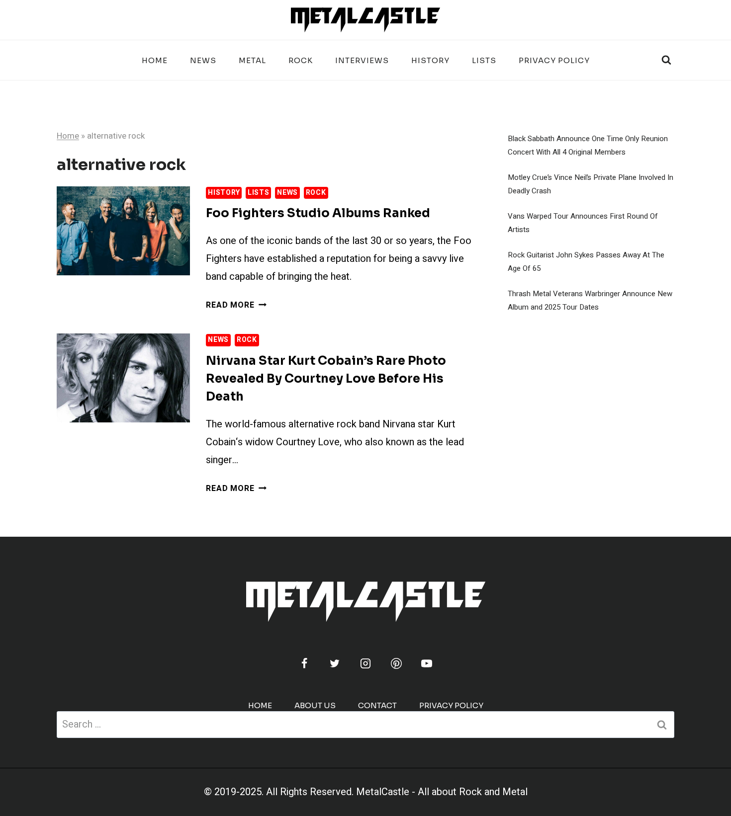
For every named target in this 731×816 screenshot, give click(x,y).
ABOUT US (315, 705)
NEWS (203, 60)
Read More (236, 305)
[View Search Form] (666, 60)
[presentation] (123, 230)
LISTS (484, 60)
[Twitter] (335, 663)
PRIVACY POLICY (554, 60)
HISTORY (430, 60)
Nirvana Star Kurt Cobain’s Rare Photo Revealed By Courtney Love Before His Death (326, 378)
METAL (252, 60)
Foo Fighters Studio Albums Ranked (318, 213)
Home (155, 60)
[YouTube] (427, 663)
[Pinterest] (396, 663)
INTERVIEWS (362, 60)
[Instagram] (365, 663)
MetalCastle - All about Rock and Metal (442, 792)
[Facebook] (304, 663)
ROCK (300, 60)
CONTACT (377, 705)
